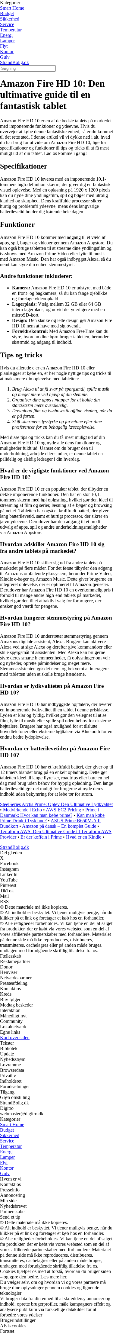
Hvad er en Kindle (83, 836)
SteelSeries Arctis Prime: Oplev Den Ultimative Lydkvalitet (56, 804)
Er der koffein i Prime (41, 836)
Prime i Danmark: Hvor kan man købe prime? (49, 812)
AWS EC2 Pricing (63, 809)
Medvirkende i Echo (22, 809)
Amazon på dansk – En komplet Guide (59, 826)
